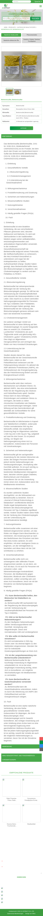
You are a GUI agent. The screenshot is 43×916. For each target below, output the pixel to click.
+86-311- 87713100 (13, 888)
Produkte (12, 27)
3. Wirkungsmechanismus (16, 188)
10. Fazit (9, 217)
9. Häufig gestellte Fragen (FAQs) (19, 213)
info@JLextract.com (15, 895)
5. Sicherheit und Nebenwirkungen (19, 197)
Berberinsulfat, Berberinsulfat (12, 29)
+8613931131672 (17, 892)
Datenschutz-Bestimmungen (15, 913)
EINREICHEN (21, 877)
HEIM (5, 27)
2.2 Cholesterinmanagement (19, 176)
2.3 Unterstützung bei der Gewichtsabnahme (17, 181)
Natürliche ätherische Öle (11, 40)
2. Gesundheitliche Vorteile (16, 168)
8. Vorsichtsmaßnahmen (15, 209)
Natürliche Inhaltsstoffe (26, 27)
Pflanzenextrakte (32, 35)
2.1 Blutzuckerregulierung (17, 172)
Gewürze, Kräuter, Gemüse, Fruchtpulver (31, 40)
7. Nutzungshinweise (14, 205)
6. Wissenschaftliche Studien (17, 201)
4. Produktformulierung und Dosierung (21, 193)
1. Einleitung (10, 164)
